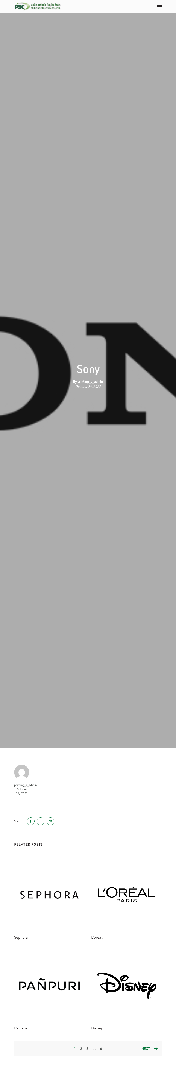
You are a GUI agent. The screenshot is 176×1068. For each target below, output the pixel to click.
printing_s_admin (90, 381)
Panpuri (20, 1028)
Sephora (21, 937)
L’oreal (96, 937)
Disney (97, 1028)
